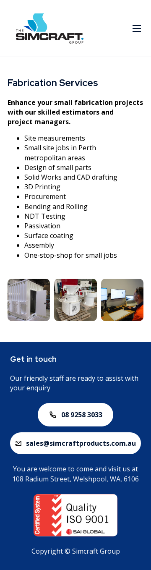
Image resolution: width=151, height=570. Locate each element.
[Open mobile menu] (137, 28)
